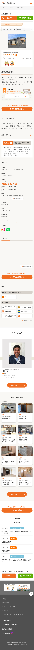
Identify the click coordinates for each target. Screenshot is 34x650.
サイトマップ (5, 610)
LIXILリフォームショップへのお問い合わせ (13, 614)
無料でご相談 (26, 18)
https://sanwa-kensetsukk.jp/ (9, 222)
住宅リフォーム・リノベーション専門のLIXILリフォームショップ (17, 7)
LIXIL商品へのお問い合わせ (11, 624)
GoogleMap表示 (18, 198)
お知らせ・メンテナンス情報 (8, 606)
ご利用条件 (4, 599)
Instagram (7, 633)
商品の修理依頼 (8, 629)
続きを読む (17, 96)
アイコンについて (28, 320)
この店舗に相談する (17, 109)
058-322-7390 (12, 186)
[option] (17, 41)
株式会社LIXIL (8, 620)
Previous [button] (1, 358)
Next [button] (33, 358)
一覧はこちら (13, 385)
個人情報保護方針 (6, 603)
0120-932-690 (9, 184)
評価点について (27, 58)
